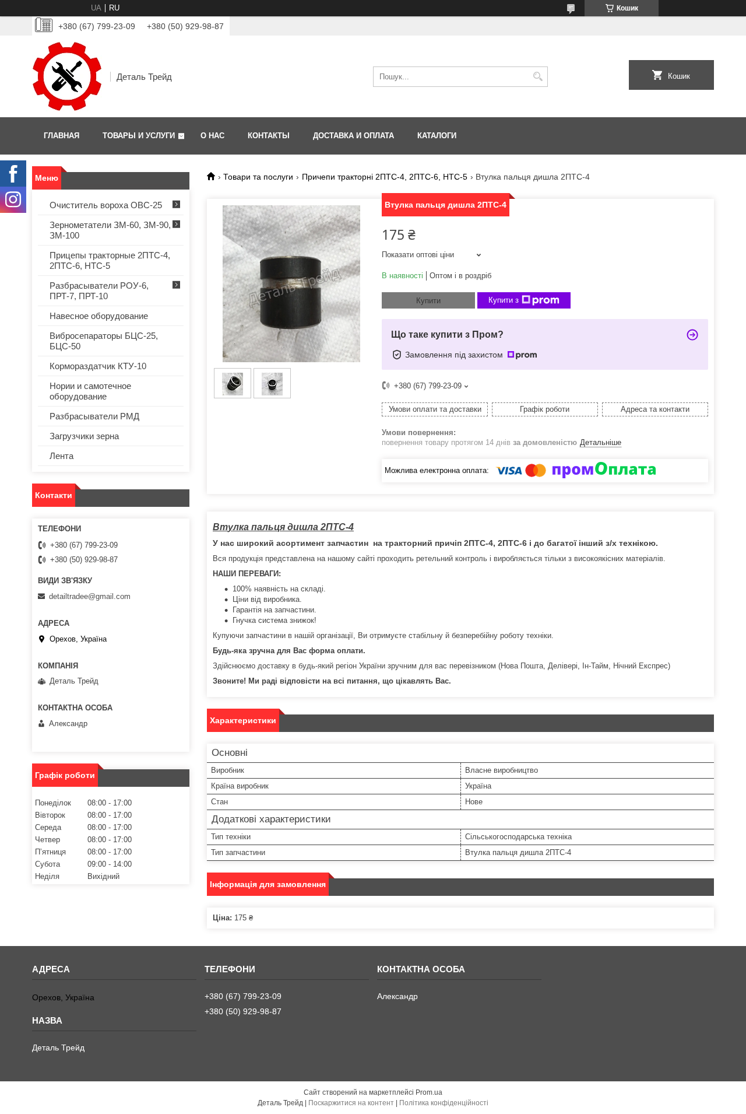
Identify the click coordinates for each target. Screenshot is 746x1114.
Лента (61, 456)
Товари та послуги (258, 176)
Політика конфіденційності (443, 1103)
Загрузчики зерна (84, 436)
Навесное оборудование (99, 316)
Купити (428, 300)
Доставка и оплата (353, 135)
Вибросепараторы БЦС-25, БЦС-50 (104, 341)
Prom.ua (429, 1092)
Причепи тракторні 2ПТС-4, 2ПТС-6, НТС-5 (384, 176)
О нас (212, 135)
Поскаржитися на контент (351, 1103)
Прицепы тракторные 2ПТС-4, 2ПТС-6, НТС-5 (110, 260)
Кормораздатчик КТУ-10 (98, 366)
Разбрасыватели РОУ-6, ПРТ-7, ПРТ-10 (99, 291)
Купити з (503, 300)
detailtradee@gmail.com (90, 596)
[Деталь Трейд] (67, 76)
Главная (61, 135)
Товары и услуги (139, 135)
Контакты (269, 135)
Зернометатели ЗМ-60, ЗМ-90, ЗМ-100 (110, 230)
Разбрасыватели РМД (94, 416)
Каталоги (436, 135)
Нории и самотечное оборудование (90, 391)
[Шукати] (537, 76)
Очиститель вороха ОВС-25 (106, 205)
